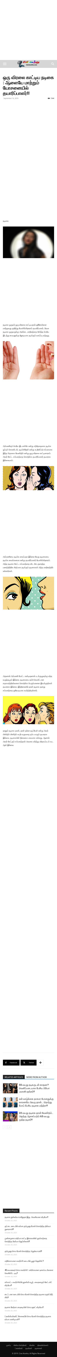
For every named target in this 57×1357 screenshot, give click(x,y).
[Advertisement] (28, 30)
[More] (40, 1063)
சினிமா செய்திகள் (20, 1345)
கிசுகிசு (32, 1345)
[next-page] (9, 1127)
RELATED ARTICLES (14, 1077)
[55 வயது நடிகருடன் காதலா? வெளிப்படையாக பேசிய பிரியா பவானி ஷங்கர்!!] (10, 1088)
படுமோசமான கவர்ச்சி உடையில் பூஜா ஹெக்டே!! (24, 1261)
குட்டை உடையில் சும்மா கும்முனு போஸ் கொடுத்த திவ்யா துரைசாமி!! (28, 1227)
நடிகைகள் (38, 1348)
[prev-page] (5, 1127)
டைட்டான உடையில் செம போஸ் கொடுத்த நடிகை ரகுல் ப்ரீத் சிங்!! (29, 1296)
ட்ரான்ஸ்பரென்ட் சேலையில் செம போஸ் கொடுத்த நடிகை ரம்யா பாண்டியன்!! (28, 1318)
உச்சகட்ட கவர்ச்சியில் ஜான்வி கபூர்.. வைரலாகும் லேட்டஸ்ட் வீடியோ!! (28, 1283)
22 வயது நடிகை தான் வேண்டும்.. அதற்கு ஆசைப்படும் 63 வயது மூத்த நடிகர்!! (36, 1116)
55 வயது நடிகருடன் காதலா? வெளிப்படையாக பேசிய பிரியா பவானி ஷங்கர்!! (34, 1088)
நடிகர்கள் (28, 1348)
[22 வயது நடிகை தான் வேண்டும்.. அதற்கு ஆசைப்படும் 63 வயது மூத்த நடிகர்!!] (10, 1116)
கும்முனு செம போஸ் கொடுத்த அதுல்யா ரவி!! (23, 1251)
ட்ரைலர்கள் (19, 1348)
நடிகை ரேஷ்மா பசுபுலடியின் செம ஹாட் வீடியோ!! (24, 1307)
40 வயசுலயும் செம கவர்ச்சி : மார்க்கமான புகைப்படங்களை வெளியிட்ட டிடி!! (29, 1271)
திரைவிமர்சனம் (42, 1345)
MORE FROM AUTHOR (36, 1077)
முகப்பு (8, 1345)
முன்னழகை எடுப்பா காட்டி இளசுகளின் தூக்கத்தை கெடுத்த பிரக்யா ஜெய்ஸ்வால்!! (26, 1240)
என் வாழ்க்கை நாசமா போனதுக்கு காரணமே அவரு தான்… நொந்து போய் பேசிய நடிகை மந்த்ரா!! (36, 1102)
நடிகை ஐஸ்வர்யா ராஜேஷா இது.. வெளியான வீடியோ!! (26, 1217)
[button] (4, 64)
